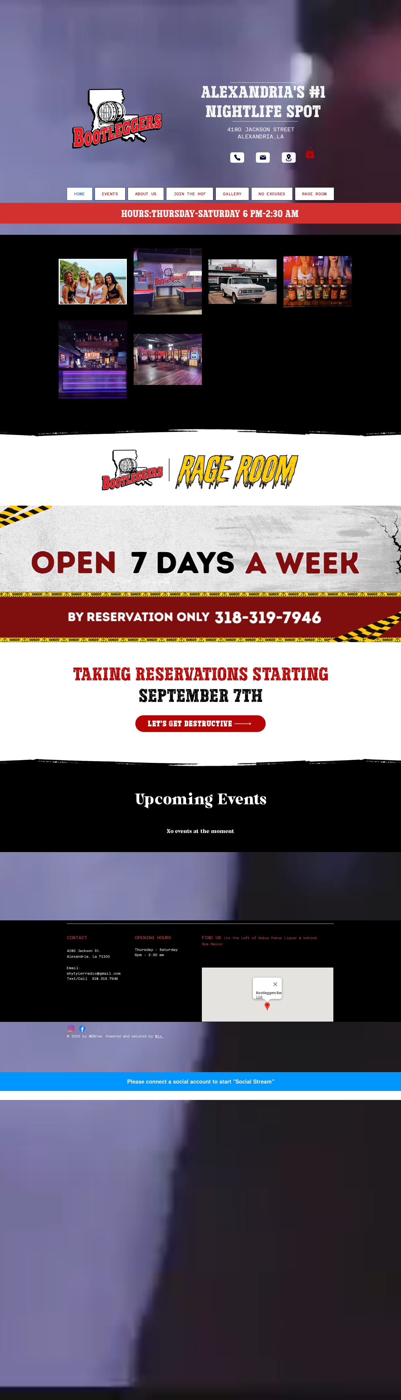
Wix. (159, 1036)
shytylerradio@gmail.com (94, 973)
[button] (310, 152)
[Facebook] (82, 1028)
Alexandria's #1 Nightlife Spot (263, 101)
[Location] (289, 157)
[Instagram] (71, 1028)
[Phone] (237, 157)
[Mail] (263, 157)
